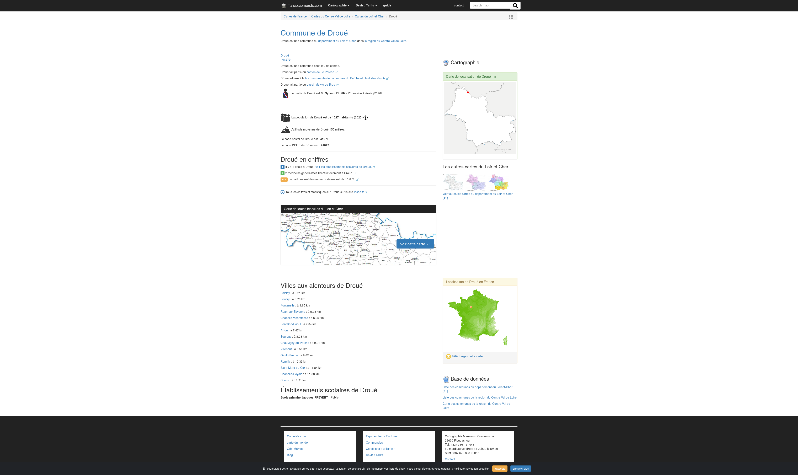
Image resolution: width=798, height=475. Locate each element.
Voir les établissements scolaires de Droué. (344, 167)
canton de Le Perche (321, 72)
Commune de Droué (314, 32)
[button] (339, 5)
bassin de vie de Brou (321, 84)
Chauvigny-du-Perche (295, 343)
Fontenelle (288, 305)
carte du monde (297, 442)
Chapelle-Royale (292, 374)
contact (459, 5)
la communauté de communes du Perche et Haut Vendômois (345, 78)
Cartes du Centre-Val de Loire (330, 16)
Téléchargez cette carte (467, 356)
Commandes (374, 442)
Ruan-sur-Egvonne (293, 311)
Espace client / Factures (382, 436)
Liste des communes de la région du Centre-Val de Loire (480, 397)
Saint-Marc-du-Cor (293, 367)
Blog (290, 455)
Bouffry (286, 299)
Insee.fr (359, 192)
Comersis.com (296, 436)
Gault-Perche (290, 355)
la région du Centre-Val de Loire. (386, 41)
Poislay (286, 293)
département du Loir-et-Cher (337, 41)
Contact (450, 459)
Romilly (286, 361)
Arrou (285, 330)
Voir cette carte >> (415, 243)
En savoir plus (521, 468)
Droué (285, 55)
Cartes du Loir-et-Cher (369, 16)
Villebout (287, 349)
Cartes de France (295, 16)
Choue (285, 380)
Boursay (286, 336)
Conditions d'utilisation (380, 449)
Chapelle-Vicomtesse (295, 318)
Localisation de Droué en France (470, 281)
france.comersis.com (304, 5)
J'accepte (500, 468)
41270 (286, 59)
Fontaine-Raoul (291, 324)
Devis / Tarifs (374, 455)
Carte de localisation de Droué (468, 76)
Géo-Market (295, 449)
